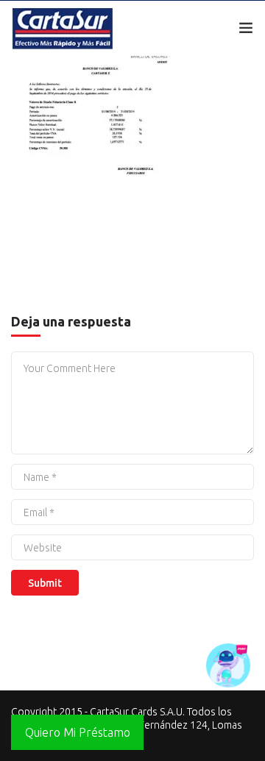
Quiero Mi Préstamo (77, 732)
